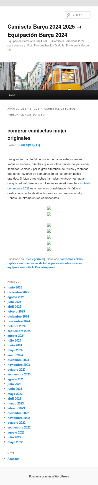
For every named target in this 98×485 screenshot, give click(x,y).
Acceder (13, 458)
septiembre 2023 (19, 374)
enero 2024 (15, 355)
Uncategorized (34, 259)
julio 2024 (14, 340)
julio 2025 (14, 301)
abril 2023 (14, 398)
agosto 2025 (16, 297)
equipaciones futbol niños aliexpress (31, 267)
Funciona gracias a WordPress (49, 476)
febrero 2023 (16, 408)
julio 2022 (14, 437)
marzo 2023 (16, 403)
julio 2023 (14, 384)
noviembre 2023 (19, 364)
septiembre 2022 (19, 427)
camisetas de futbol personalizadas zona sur (54, 263)
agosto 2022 (16, 432)
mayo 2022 (15, 442)
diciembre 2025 (18, 292)
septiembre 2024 (19, 331)
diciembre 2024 (18, 316)
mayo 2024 (15, 350)
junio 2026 (15, 287)
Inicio (11, 95)
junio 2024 (15, 345)
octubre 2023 (17, 369)
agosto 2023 (16, 379)
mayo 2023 (15, 393)
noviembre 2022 (19, 417)
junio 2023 (15, 388)
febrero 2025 (16, 311)
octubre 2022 (17, 422)
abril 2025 (14, 306)
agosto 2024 (16, 335)
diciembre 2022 (18, 413)
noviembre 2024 (19, 321)
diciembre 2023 (18, 360)
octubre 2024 (17, 326)
